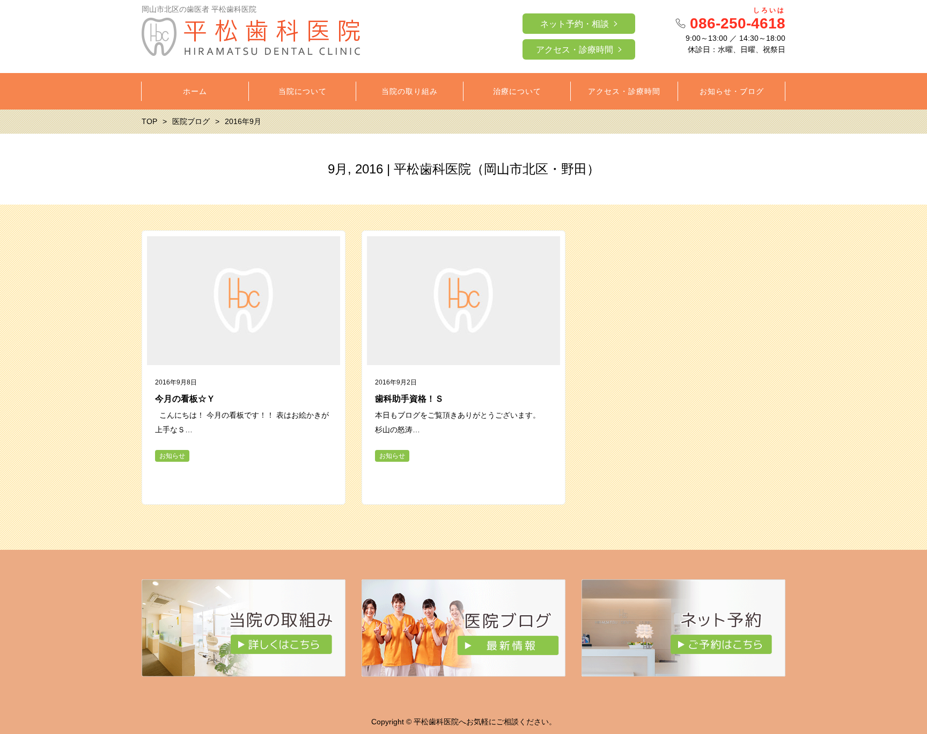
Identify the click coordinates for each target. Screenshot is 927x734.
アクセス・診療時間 (574, 49)
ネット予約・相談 (574, 23)
